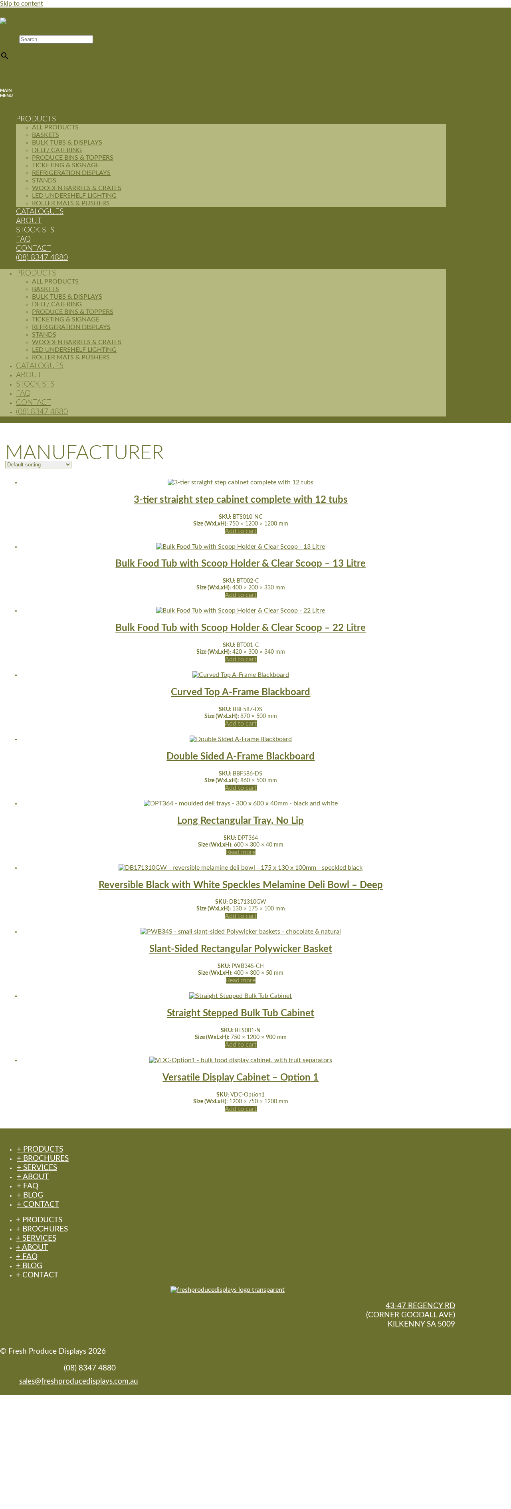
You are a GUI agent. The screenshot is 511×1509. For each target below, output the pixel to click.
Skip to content (21, 3)
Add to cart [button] (241, 531)
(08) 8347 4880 (42, 258)
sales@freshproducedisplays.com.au (78, 1381)
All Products (55, 127)
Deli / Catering (57, 150)
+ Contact (38, 1204)
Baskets (45, 135)
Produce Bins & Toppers (72, 158)
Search (9, 39)
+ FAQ (27, 1186)
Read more (241, 852)
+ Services (37, 1168)
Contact (33, 402)
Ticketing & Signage (65, 165)
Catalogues (39, 366)
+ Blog (30, 1195)
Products (36, 119)
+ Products (40, 1149)
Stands (44, 180)
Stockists (35, 230)
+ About (33, 1177)
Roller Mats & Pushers (71, 203)
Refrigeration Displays (71, 173)
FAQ (23, 393)
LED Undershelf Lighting (74, 195)
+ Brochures (43, 1158)
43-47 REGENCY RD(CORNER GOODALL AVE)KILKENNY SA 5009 (410, 1315)
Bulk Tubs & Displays (67, 142)
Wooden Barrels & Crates (76, 188)
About (29, 375)
